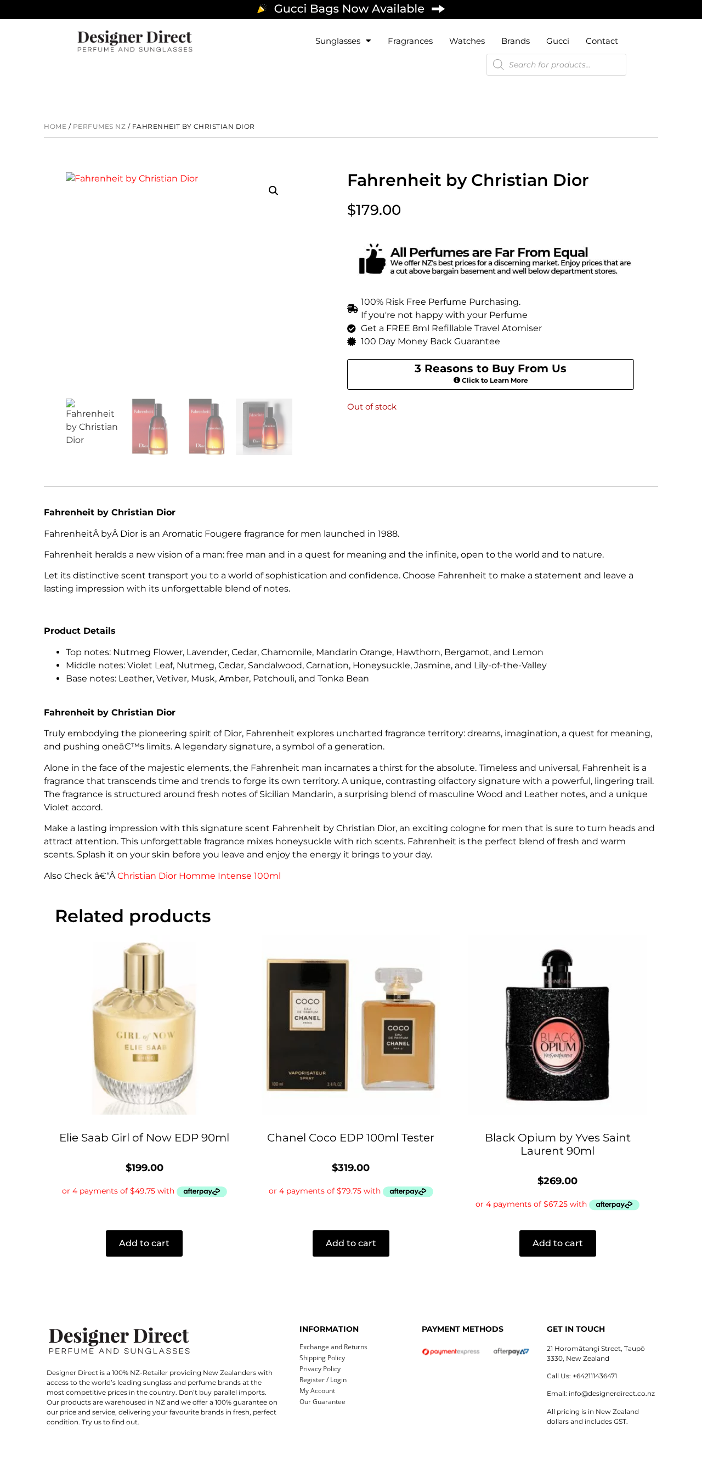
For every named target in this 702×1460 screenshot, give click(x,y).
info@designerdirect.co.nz (612, 1393)
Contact (602, 41)
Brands (515, 41)
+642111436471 (595, 1376)
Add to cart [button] (144, 1243)
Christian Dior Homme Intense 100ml (199, 876)
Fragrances (410, 41)
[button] (274, 191)
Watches (467, 41)
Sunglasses (337, 41)
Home (55, 126)
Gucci (557, 41)
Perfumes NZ (99, 126)
